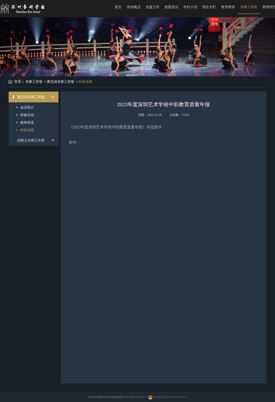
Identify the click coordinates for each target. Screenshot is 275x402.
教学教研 (228, 7)
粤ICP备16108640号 (135, 397)
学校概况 (134, 7)
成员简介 (27, 107)
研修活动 (27, 115)
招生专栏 (209, 7)
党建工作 (152, 7)
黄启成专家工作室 (60, 81)
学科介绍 (190, 7)
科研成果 (85, 81)
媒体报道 (27, 122)
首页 (118, 7)
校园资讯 (171, 7)
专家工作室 (248, 7)
